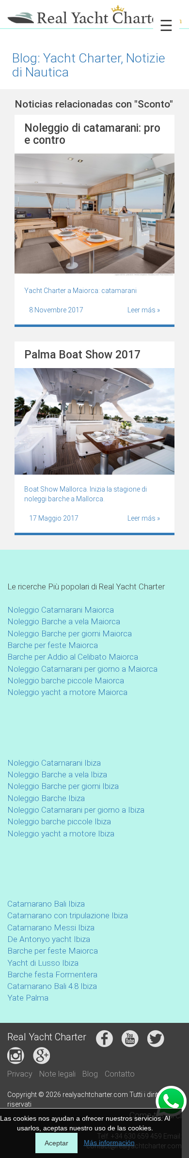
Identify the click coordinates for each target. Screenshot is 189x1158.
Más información (109, 1142)
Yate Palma (27, 998)
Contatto (120, 1074)
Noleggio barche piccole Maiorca (65, 680)
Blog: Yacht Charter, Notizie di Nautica (88, 64)
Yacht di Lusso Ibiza (43, 963)
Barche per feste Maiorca (52, 645)
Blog (90, 1074)
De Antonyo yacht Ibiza (48, 939)
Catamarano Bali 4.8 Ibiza (52, 986)
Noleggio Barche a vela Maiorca (63, 621)
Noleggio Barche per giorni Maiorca (69, 633)
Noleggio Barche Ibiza (46, 798)
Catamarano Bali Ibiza (46, 904)
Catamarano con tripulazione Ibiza (67, 915)
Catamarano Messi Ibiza (50, 927)
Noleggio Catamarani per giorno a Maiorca (82, 669)
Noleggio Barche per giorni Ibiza (63, 786)
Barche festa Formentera (52, 974)
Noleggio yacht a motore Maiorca (67, 692)
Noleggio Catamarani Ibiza (54, 763)
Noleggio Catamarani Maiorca (60, 610)
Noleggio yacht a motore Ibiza (60, 833)
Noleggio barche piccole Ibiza (59, 821)
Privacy (19, 1074)
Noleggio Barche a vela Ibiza (57, 774)
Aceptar (56, 1143)
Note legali (57, 1074)
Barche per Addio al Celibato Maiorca (72, 657)
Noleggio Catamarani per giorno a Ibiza (75, 810)
